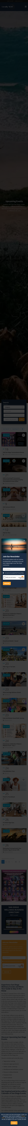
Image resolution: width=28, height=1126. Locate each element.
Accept (14, 1123)
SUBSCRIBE (7, 583)
